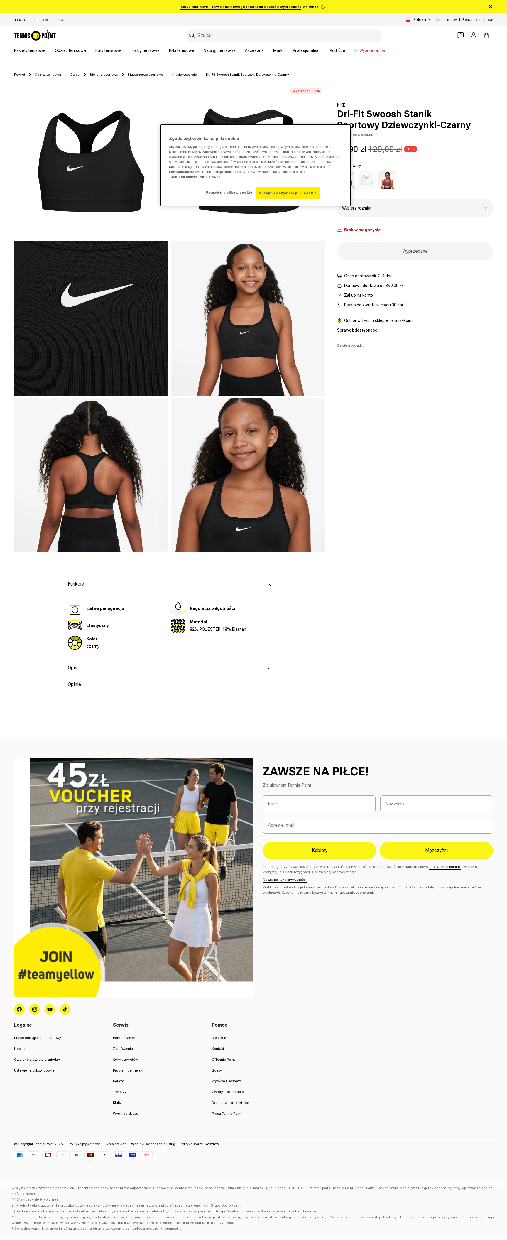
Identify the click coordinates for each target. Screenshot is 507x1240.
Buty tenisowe (108, 50)
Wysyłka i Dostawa (227, 1081)
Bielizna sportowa (104, 74)
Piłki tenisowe (181, 50)
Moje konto (220, 1038)
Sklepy (217, 1070)
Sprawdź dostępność (357, 330)
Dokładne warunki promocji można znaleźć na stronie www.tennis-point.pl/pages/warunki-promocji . (97, 1229)
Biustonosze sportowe (145, 74)
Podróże (337, 50)
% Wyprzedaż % (369, 50)
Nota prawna (116, 1144)
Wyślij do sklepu (125, 1113)
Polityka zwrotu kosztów (199, 1144)
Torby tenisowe (145, 50)
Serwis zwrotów (125, 1059)
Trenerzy (119, 1092)
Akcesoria (254, 50)
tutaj (227, 172)
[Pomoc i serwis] (460, 35)
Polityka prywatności (85, 1144)
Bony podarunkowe (477, 20)
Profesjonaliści (306, 50)
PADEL (64, 20)
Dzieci (75, 74)
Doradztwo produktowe (230, 1103)
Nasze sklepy (446, 20)
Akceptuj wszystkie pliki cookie (288, 193)
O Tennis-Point (223, 1059)
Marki (278, 50)
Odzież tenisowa (70, 50)
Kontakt (218, 1049)
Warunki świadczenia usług (153, 1144)
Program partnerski (128, 1070)
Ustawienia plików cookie (34, 1070)
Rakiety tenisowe (29, 50)
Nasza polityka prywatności (285, 880)
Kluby (117, 1103)
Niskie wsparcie (184, 74)
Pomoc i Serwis (125, 1038)
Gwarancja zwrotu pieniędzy (37, 1059)
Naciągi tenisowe (220, 50)
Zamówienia (123, 1049)
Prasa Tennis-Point (226, 1113)
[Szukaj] (192, 35)
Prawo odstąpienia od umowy (37, 1038)
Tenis (19, 20)
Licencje (20, 1049)
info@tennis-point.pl (445, 867)
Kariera (118, 1081)
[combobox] (284, 35)
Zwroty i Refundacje (228, 1092)
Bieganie (42, 20)
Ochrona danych (184, 177)
